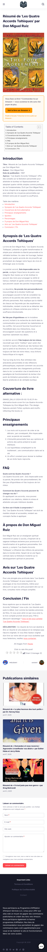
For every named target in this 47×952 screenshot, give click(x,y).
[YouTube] (23, 949)
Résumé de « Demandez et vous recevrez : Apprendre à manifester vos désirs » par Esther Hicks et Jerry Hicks (23, 748)
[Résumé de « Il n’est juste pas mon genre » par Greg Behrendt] (23, 770)
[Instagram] (17, 949)
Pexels (30, 644)
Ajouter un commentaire (14, 836)
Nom (6, 815)
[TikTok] (20, 949)
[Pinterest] (10, 949)
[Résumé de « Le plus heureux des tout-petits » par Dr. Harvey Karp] (23, 694)
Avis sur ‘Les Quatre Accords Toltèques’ (22, 146)
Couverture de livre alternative (17, 210)
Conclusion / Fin (13, 149)
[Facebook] (3, 949)
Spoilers (8, 216)
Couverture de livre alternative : (19, 135)
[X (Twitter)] (7, 949)
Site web (7, 829)
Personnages (10, 218)
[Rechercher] (43, 4)
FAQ (8, 141)
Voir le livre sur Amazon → (19, 110)
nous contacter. (30, 638)
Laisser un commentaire (14, 865)
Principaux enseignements (17, 138)
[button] (41, 946)
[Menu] (4, 4)
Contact (23, 895)
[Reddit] (13, 949)
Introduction (11, 130)
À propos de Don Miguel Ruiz (18, 143)
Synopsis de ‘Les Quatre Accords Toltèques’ (23, 133)
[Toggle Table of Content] (38, 127)
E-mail (7, 822)
